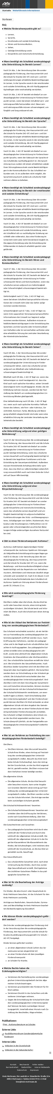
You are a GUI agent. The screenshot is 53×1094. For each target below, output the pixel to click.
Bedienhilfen (26, 1067)
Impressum (34, 1070)
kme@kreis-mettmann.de (26, 1082)
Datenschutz (22, 1070)
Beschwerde (24, 1065)
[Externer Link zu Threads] (20, 1089)
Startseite (6, 11)
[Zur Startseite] (6, 4)
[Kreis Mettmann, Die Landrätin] (26, 1079)
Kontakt (13, 1065)
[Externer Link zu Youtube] (32, 1089)
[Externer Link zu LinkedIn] (26, 1089)
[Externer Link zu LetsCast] (45, 1089)
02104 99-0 (34, 1079)
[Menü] (49, 4)
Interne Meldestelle (42, 1067)
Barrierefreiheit (12, 1067)
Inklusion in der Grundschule (17, 1046)
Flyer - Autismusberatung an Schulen (19, 1025)
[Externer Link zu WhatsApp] (39, 1089)
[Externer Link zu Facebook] (7, 1089)
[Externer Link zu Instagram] (13, 1089)
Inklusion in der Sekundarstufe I (19, 1050)
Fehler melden (38, 1065)
